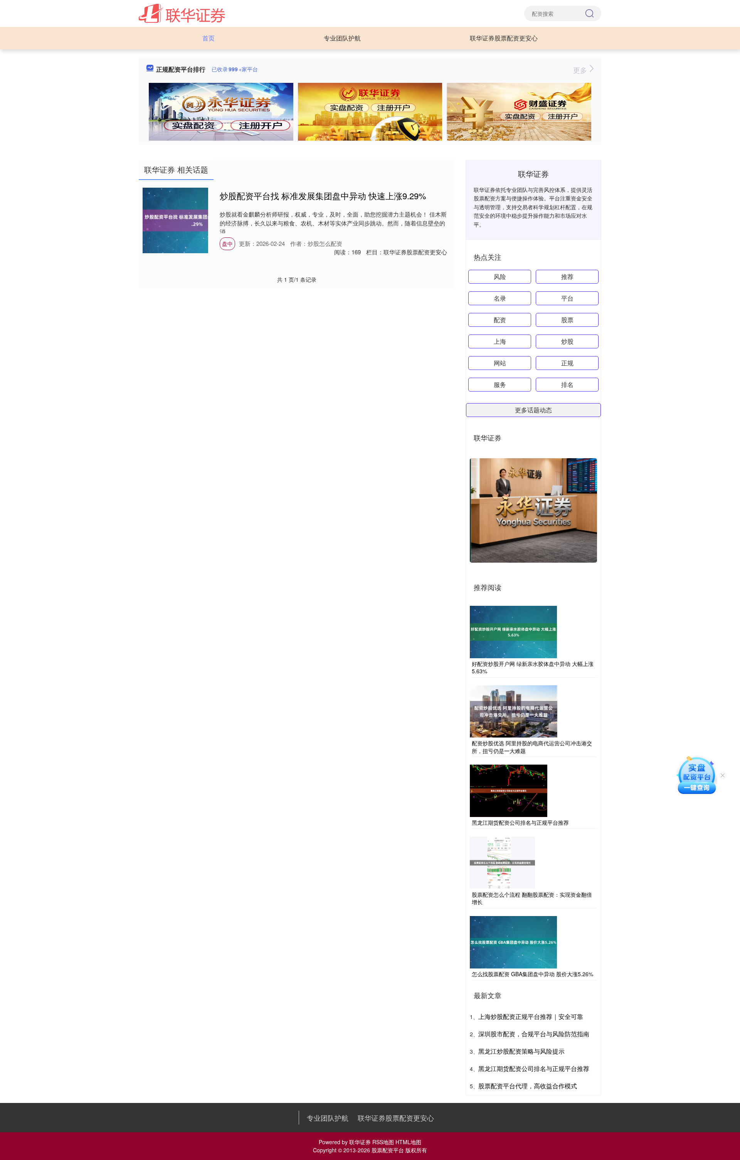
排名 (567, 384)
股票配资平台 (388, 1150)
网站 (500, 362)
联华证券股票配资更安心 (504, 38)
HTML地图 (408, 1142)
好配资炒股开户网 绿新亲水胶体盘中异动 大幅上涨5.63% (533, 667)
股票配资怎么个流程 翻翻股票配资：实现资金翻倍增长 (532, 898)
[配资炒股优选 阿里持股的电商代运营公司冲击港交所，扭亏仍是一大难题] (513, 710)
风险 (500, 276)
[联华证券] (182, 13)
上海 (500, 341)
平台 (567, 298)
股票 (567, 319)
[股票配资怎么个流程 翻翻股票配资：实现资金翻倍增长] (502, 862)
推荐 (567, 276)
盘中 (227, 243)
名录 (500, 298)
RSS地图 (383, 1142)
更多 (581, 70)
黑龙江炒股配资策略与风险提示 (521, 1051)
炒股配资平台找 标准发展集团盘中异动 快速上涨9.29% (323, 196)
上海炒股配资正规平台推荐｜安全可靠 (530, 1016)
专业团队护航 (342, 38)
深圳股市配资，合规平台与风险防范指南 (533, 1033)
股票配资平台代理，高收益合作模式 (527, 1085)
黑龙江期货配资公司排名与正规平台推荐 (520, 822)
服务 (500, 384)
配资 (500, 319)
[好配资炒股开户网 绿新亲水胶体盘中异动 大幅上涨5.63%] (513, 631)
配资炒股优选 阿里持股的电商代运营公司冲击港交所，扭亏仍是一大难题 (532, 747)
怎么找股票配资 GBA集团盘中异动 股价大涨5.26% (532, 974)
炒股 (567, 341)
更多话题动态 (533, 409)
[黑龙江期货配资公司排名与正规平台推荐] (508, 790)
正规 (567, 362)
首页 (208, 38)
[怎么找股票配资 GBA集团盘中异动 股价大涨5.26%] (513, 941)
